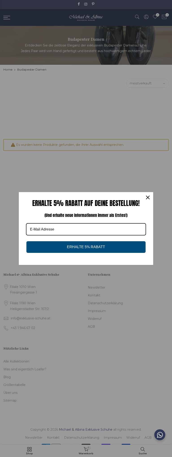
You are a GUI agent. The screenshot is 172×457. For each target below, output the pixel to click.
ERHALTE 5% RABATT (86, 247)
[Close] (147, 197)
